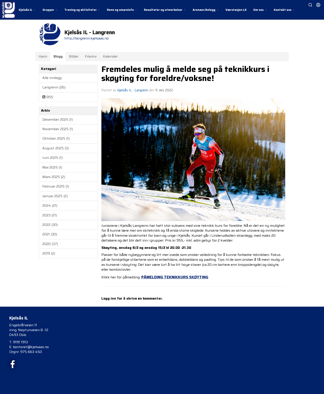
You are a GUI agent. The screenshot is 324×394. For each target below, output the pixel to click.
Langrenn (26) (53, 87)
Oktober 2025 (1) (56, 138)
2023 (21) (49, 215)
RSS (49, 97)
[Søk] (310, 5)
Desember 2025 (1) (57, 119)
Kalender (110, 56)
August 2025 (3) (55, 148)
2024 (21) (49, 205)
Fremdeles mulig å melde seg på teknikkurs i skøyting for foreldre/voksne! (185, 73)
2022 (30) (50, 224)
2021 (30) (49, 234)
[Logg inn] (318, 5)
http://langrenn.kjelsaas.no (86, 38)
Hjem (43, 56)
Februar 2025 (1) (55, 186)
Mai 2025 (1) (52, 167)
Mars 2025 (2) (53, 177)
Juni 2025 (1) (52, 157)
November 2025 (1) (57, 129)
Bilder (73, 56)
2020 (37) (50, 244)
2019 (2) (48, 253)
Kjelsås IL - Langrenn (132, 90)
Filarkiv (91, 56)
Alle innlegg (51, 78)
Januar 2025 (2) (55, 196)
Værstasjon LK (236, 10)
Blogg (58, 56)
